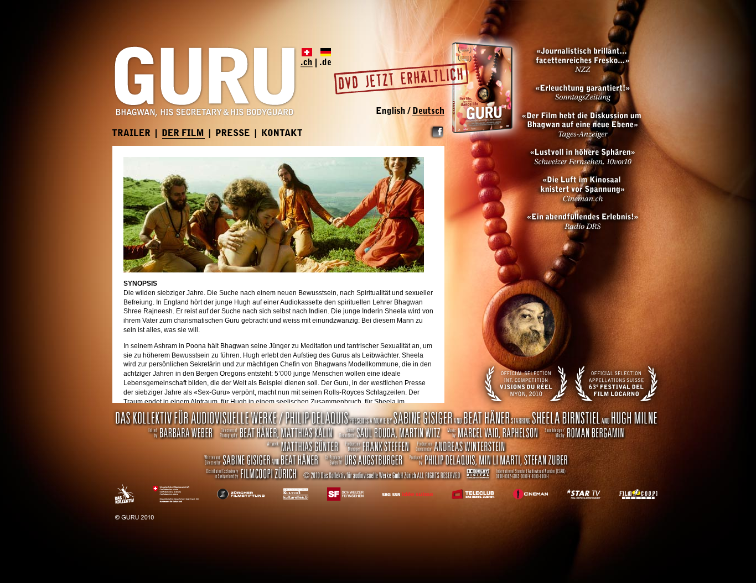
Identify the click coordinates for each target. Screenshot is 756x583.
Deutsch (427, 111)
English (393, 111)
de (324, 57)
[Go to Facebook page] (436, 137)
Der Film (183, 134)
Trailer (131, 133)
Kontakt (282, 133)
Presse (233, 133)
